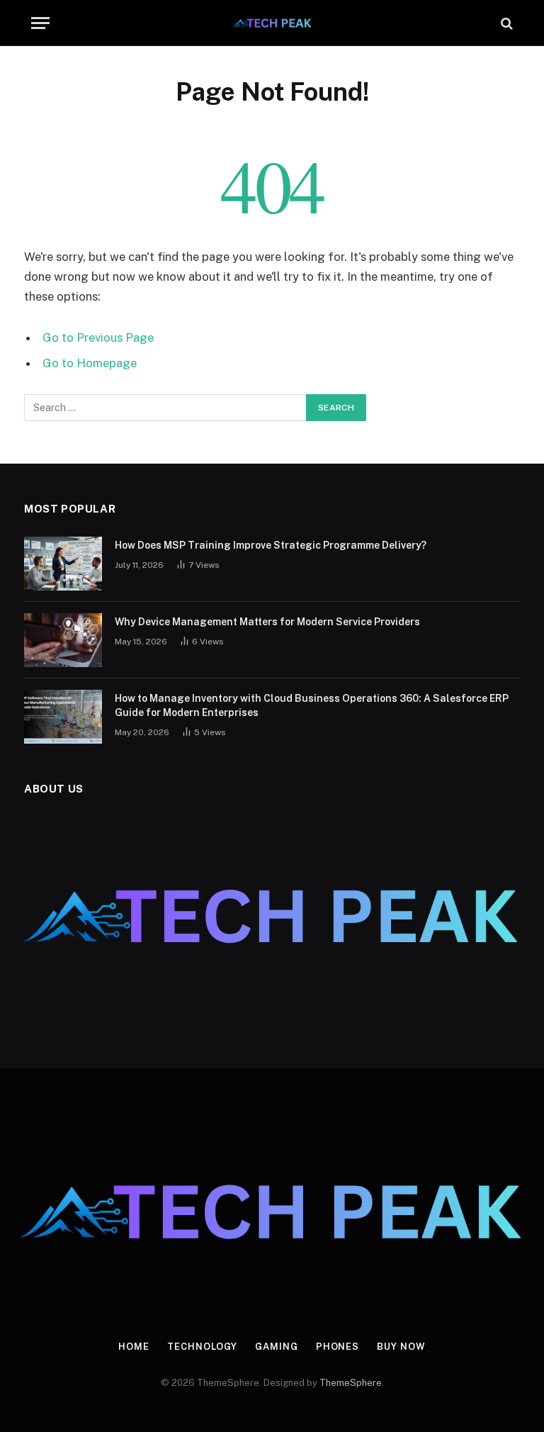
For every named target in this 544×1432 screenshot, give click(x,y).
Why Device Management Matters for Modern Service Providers (267, 621)
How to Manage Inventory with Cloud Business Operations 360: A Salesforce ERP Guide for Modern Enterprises (312, 705)
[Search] (505, 23)
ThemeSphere (350, 1382)
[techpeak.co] (272, 23)
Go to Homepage (89, 363)
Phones (337, 1346)
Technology (202, 1346)
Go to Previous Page (98, 337)
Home (133, 1346)
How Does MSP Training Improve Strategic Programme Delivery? (270, 545)
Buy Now (401, 1346)
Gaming (276, 1346)
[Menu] (40, 23)
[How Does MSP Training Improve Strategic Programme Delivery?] (63, 564)
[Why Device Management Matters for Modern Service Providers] (63, 640)
